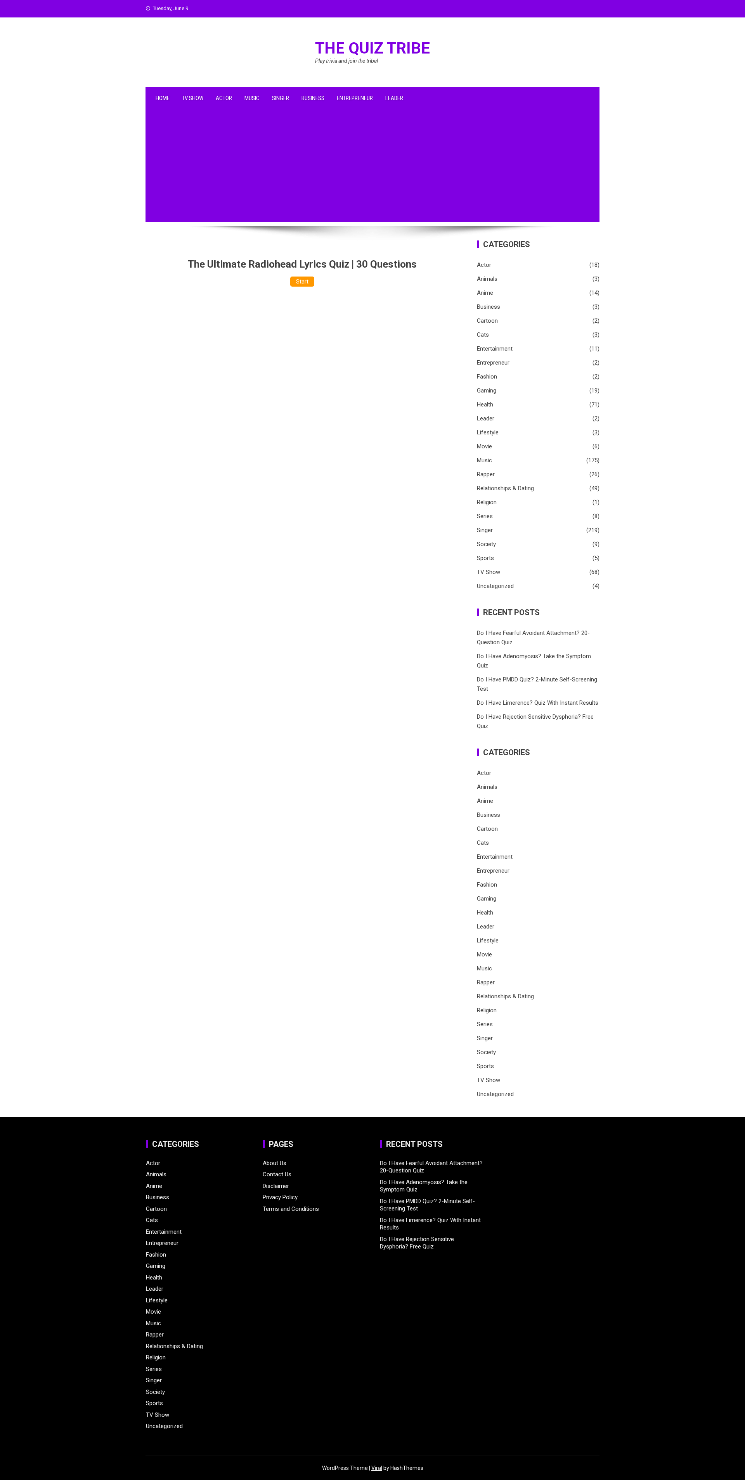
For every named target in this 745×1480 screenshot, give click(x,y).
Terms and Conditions (291, 1208)
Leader (394, 98)
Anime (485, 292)
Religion (487, 502)
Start (302, 281)
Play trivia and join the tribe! (346, 61)
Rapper (486, 474)
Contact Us (277, 1174)
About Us (274, 1163)
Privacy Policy (280, 1197)
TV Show (192, 98)
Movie (484, 446)
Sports (485, 558)
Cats (483, 334)
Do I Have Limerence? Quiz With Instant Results (537, 702)
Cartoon (487, 320)
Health (485, 404)
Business (312, 98)
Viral (376, 1468)
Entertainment (495, 348)
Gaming (486, 390)
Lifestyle (488, 432)
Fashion (487, 376)
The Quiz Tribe (372, 48)
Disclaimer (276, 1186)
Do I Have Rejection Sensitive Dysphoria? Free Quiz (417, 1243)
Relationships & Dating (505, 488)
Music (252, 98)
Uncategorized (495, 586)
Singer (280, 98)
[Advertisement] (372, 167)
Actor (224, 98)
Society (486, 544)
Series (485, 516)
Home (163, 98)
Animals (487, 278)
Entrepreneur (355, 98)
